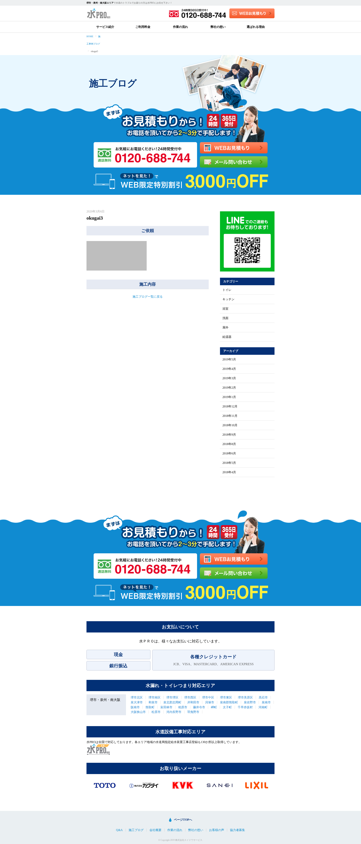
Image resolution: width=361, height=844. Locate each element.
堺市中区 (208, 697)
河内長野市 (173, 712)
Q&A (119, 830)
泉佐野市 (250, 702)
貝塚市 (209, 702)
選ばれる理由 (256, 26)
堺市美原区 (245, 697)
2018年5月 (229, 462)
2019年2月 (229, 387)
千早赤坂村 (245, 707)
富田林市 (166, 707)
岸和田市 (193, 702)
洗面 (225, 318)
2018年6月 (229, 453)
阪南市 (135, 707)
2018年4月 (229, 472)
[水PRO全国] (98, 749)
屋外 (225, 327)
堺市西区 (190, 697)
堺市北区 (137, 697)
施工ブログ (136, 830)
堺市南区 (155, 697)
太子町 (227, 707)
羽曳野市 (193, 712)
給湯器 (226, 336)
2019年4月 (229, 368)
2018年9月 (229, 434)
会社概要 (155, 830)
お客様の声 (216, 830)
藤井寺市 (199, 707)
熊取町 (150, 707)
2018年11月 (229, 415)
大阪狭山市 (138, 712)
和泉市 (153, 702)
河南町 (263, 707)
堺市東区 (226, 697)
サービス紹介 (105, 26)
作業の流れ (180, 26)
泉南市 (266, 702)
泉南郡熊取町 (229, 702)
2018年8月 (229, 444)
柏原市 (182, 707)
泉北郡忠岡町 (172, 702)
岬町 (214, 707)
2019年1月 (229, 397)
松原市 (156, 712)
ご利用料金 (142, 26)
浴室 (225, 308)
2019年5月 (229, 359)
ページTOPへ (183, 819)
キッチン (228, 299)
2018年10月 (229, 425)
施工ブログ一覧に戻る (148, 296)
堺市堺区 (172, 697)
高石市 (263, 697)
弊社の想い (218, 26)
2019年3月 (229, 378)
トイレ (226, 289)
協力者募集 (237, 830)
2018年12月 (229, 406)
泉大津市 (137, 702)
